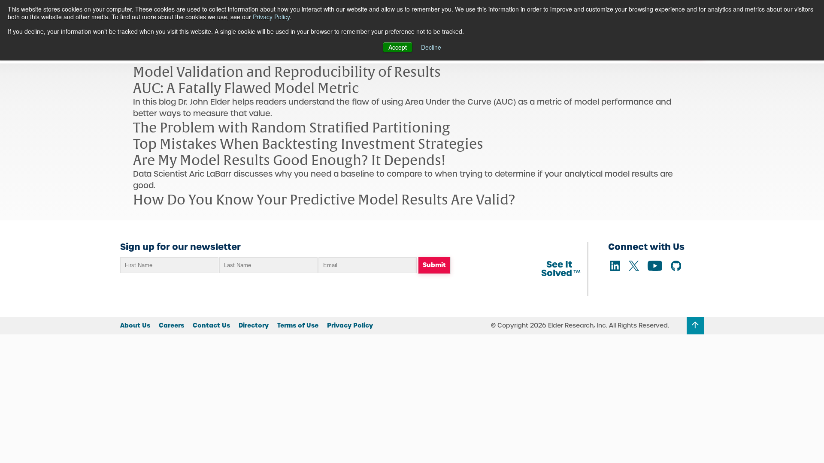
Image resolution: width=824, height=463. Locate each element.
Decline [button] (431, 47)
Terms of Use (297, 325)
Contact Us (211, 325)
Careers (171, 325)
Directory (254, 325)
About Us (135, 325)
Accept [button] (397, 47)
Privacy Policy (271, 16)
